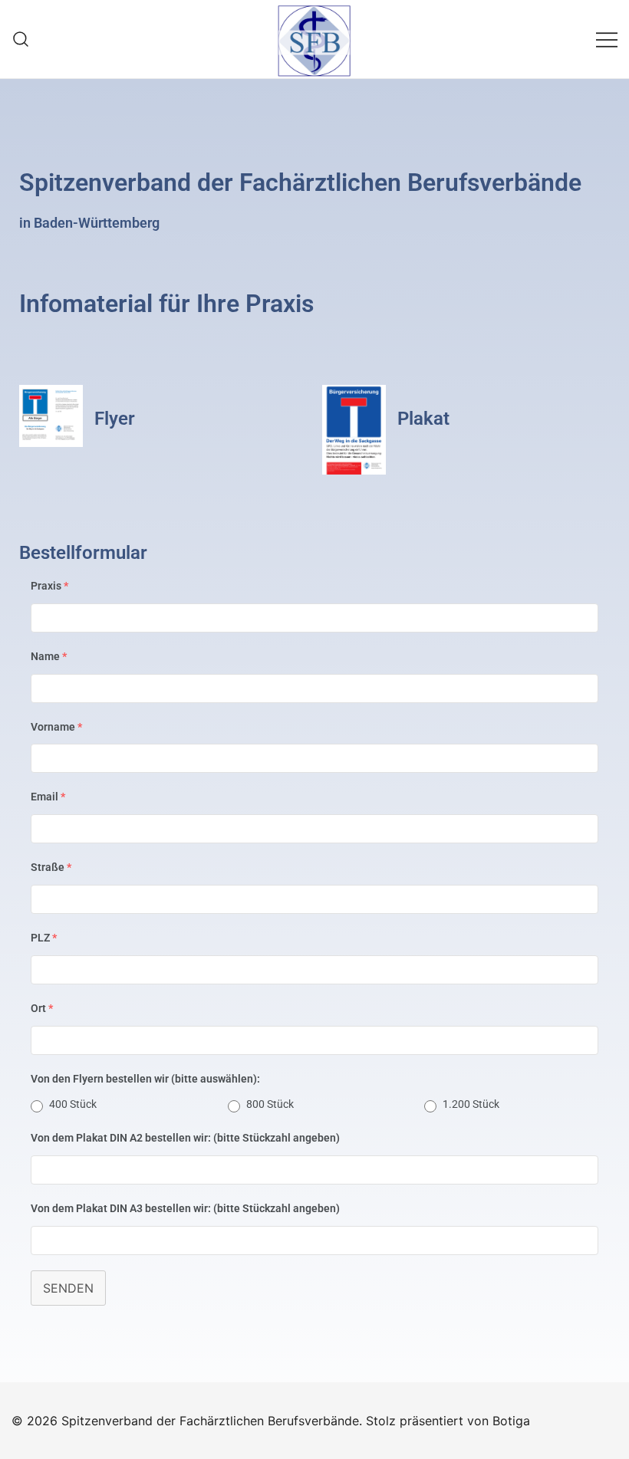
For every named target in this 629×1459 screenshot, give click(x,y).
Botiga (511, 1420)
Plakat (423, 418)
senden (68, 1288)
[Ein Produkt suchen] (21, 38)
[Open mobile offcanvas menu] (606, 38)
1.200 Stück (471, 1104)
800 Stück (270, 1104)
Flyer (114, 418)
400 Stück (73, 1104)
